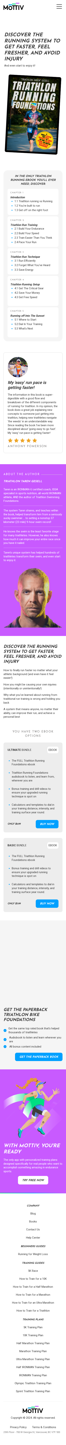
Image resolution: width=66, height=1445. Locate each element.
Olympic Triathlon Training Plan (33, 1383)
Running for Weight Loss (33, 1254)
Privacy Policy (18, 1427)
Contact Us (33, 1229)
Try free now (33, 1180)
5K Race (33, 1270)
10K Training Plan (33, 1335)
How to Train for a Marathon (33, 1294)
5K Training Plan (33, 1327)
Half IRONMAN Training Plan (33, 1367)
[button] (59, 6)
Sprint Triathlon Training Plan (33, 1391)
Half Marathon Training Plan (33, 1343)
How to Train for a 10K (33, 1278)
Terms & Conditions (44, 1427)
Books (33, 1221)
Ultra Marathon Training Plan (33, 1359)
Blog (33, 1213)
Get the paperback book (38, 1057)
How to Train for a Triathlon (33, 1310)
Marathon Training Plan (33, 1351)
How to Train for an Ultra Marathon (33, 1302)
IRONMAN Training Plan (33, 1375)
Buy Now (47, 824)
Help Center (33, 1237)
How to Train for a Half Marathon (33, 1286)
